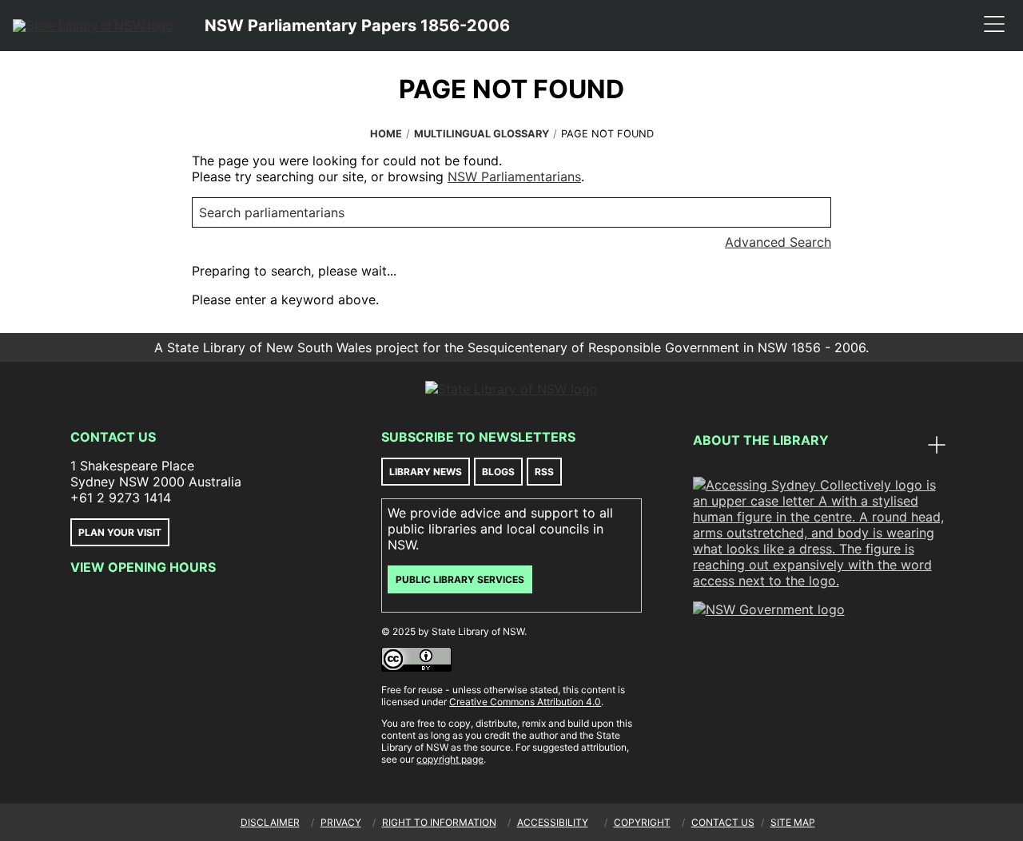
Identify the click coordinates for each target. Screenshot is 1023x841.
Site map (792, 822)
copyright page (450, 759)
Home (386, 134)
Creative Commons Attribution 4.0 (525, 702)
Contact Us (113, 437)
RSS (544, 472)
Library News (425, 472)
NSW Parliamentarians (514, 176)
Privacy (340, 822)
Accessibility (552, 822)
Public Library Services (460, 579)
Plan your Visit (119, 532)
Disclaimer (270, 822)
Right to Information (439, 822)
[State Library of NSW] (93, 26)
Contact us (722, 822)
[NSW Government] (769, 609)
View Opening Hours (143, 567)
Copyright (642, 822)
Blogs (498, 472)
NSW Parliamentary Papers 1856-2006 (357, 25)
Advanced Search (778, 242)
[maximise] (937, 446)
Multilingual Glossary (481, 134)
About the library (761, 440)
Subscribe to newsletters (478, 437)
